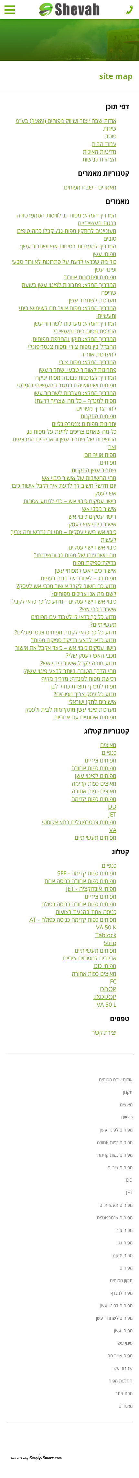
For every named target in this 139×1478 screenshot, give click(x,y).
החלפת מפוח (121, 1381)
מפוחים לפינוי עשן (95, 776)
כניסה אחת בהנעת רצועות (86, 912)
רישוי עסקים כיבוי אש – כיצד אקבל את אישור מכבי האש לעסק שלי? (65, 651)
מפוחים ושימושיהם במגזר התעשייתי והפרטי (66, 385)
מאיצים (108, 745)
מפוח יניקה (123, 1255)
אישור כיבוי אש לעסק (92, 524)
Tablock (105, 935)
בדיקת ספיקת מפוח (94, 563)
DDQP (108, 989)
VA (112, 830)
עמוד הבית (104, 144)
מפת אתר (124, 1393)
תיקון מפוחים (121, 1280)
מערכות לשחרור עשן (92, 300)
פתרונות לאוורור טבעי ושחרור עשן (77, 370)
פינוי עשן (125, 1343)
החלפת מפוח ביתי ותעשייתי (85, 331)
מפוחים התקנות (98, 416)
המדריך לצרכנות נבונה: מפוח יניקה (75, 377)
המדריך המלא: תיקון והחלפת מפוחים (74, 339)
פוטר (110, 136)
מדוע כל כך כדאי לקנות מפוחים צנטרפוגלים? (65, 632)
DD (112, 806)
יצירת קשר (104, 1032)
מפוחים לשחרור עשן (114, 1318)
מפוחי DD (104, 966)
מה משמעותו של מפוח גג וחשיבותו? (75, 555)
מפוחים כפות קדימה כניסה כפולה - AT (72, 919)
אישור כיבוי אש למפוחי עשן (85, 570)
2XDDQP (104, 997)
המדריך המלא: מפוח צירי (87, 362)
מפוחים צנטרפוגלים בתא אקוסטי (79, 822)
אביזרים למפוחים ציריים (89, 958)
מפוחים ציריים (100, 760)
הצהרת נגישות (99, 159)
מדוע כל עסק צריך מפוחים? (85, 694)
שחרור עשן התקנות (93, 470)
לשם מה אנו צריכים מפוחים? (83, 593)
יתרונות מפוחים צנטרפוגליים (84, 424)
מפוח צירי (124, 1230)
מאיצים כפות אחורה (94, 791)
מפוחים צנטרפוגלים (115, 1218)
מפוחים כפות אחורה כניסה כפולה (78, 904)
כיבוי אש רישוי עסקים (92, 547)
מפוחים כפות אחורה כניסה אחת (80, 881)
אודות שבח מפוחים (116, 1079)
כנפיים (109, 752)
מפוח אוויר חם (100, 454)
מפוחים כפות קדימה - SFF (86, 873)
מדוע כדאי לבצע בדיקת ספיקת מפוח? (73, 640)
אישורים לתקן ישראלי (92, 702)
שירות (109, 128)
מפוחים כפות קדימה (93, 799)
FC (113, 981)
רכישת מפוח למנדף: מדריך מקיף (78, 678)
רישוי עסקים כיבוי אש (92, 516)
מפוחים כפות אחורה (93, 768)
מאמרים (126, 1406)
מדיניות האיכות (99, 151)
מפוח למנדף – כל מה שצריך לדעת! (75, 400)
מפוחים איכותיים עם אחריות (85, 717)
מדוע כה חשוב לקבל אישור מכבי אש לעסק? (66, 586)
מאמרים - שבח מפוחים (90, 187)
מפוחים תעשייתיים (95, 837)
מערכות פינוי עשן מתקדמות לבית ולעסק (70, 709)
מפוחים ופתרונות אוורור (90, 277)
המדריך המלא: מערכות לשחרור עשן (75, 323)
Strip (110, 943)
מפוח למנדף (122, 1293)
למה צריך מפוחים (96, 408)
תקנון (128, 1092)
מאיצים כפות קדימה (94, 783)
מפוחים (108, 462)
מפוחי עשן (123, 1330)
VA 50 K (106, 927)
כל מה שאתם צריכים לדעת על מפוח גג (71, 431)
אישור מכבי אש (99, 509)
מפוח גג (125, 1243)
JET (112, 814)
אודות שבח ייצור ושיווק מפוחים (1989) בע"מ (66, 121)
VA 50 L (106, 1004)
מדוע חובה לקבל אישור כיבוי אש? (78, 663)
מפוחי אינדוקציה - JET (91, 888)
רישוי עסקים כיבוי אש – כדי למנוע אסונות (69, 501)
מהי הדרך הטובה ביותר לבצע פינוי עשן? (70, 671)
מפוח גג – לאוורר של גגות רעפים (78, 578)
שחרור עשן (122, 1368)
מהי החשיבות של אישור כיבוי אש (79, 478)
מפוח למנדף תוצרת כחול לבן (83, 686)
